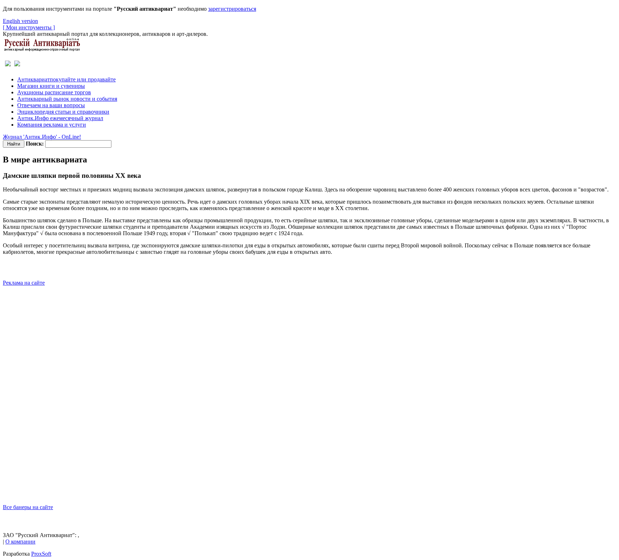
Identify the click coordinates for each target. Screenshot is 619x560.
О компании (20, 541)
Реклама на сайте (24, 283)
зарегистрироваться (232, 9)
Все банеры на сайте (28, 507)
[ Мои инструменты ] (29, 27)
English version (20, 21)
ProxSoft (41, 554)
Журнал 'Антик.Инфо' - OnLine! (42, 137)
